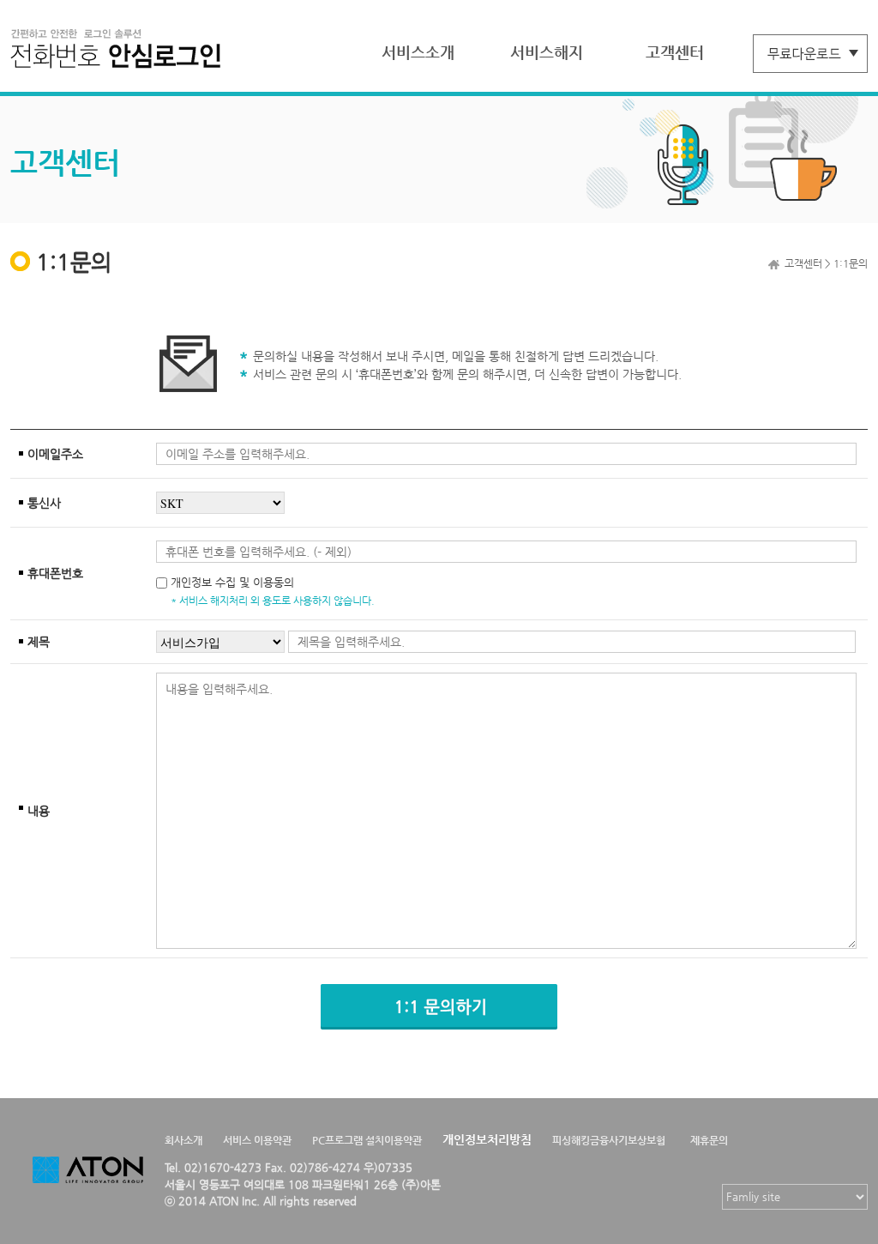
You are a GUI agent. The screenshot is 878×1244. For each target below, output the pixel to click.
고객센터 (675, 52)
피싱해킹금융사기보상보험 (608, 1140)
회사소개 (183, 1140)
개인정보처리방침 (487, 1139)
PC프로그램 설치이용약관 (367, 1140)
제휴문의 (709, 1140)
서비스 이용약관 (257, 1140)
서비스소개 (418, 52)
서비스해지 (546, 52)
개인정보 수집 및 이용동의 (232, 582)
